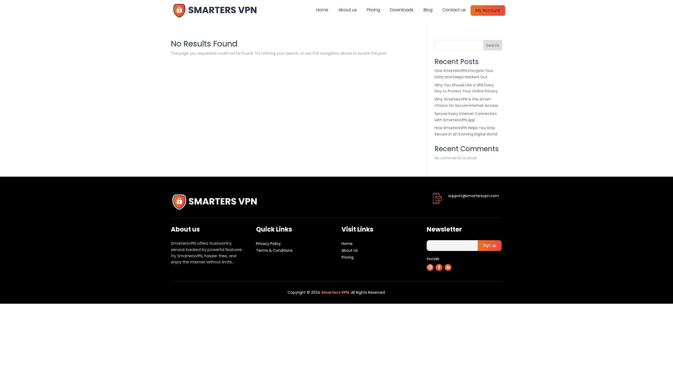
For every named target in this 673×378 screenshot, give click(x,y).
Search (492, 45)
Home (322, 10)
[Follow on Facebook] (439, 267)
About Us (349, 250)
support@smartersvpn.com (473, 195)
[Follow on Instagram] (430, 267)
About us (347, 10)
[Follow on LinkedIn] (448, 267)
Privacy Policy (268, 243)
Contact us (454, 10)
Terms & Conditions (274, 250)
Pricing (373, 10)
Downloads (402, 10)
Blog (428, 10)
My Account (488, 10)
